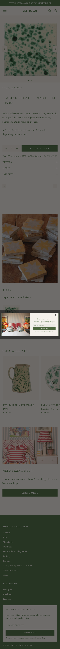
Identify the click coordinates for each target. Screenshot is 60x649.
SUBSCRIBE (44, 329)
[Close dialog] (56, 315)
